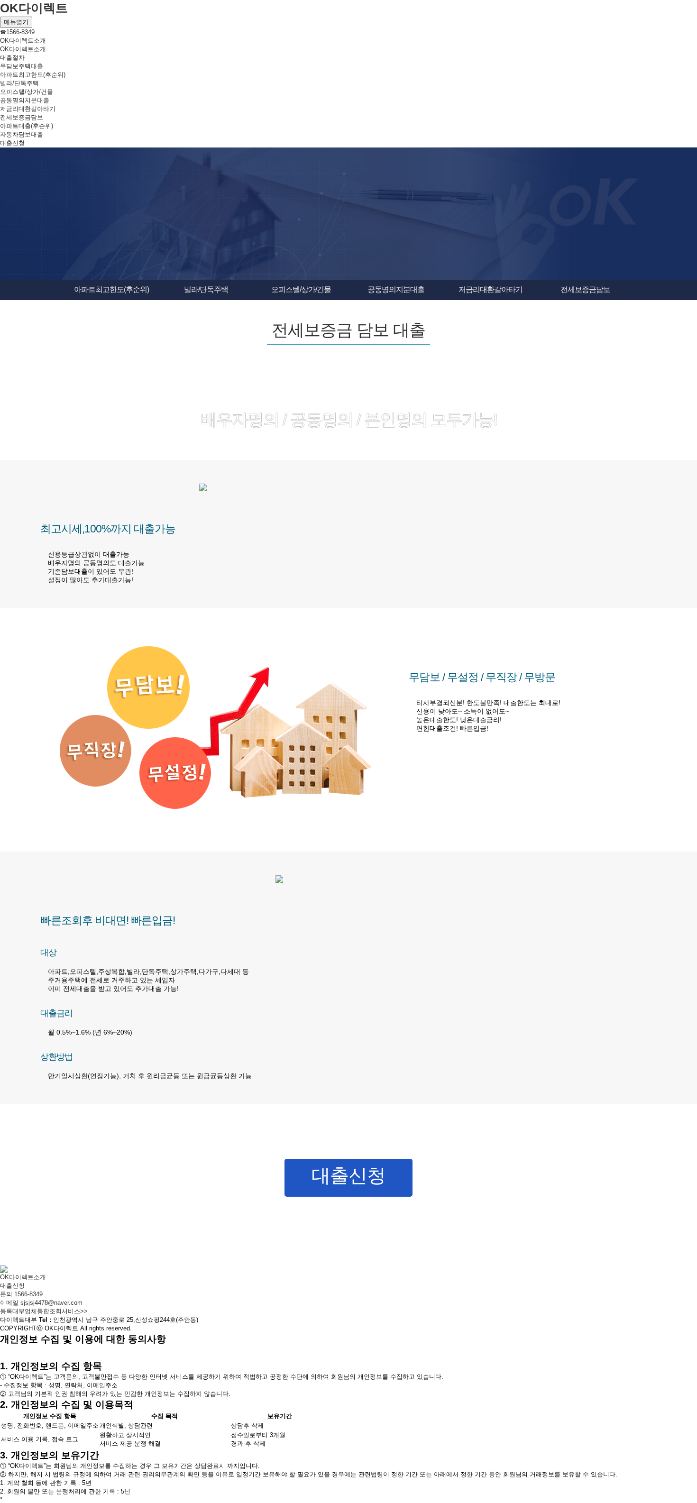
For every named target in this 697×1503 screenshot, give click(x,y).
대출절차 (12, 57)
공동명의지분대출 (24, 100)
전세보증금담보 (21, 117)
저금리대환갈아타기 (27, 108)
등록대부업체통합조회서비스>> (44, 1311)
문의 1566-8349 (21, 1294)
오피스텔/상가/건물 (26, 91)
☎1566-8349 (17, 32)
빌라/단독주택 (19, 83)
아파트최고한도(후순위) (32, 74)
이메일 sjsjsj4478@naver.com (41, 1302)
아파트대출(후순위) (26, 125)
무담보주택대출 (21, 66)
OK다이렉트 (34, 8)
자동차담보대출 (21, 134)
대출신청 (12, 143)
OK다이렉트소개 (23, 40)
